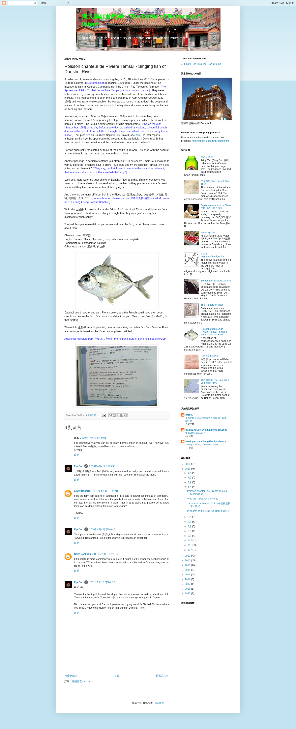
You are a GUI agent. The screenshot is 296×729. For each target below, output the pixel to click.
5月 (190, 517)
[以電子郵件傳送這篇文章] (110, 415)
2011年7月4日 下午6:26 (102, 582)
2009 (188, 464)
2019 (188, 588)
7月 (190, 526)
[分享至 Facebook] (122, 415)
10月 (191, 540)
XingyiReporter (82, 491)
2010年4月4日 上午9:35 (102, 466)
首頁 (116, 675)
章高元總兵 (207, 157)
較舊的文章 (162, 675)
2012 (188, 560)
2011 (188, 555)
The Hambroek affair (212, 304)
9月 (190, 535)
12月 (191, 550)
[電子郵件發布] (103, 415)
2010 (188, 468)
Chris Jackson (82, 554)
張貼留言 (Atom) (81, 681)
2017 (188, 584)
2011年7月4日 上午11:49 (105, 554)
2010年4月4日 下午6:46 (102, 529)
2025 (188, 593)
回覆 (76, 454)
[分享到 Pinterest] (126, 415)
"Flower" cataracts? (195, 433)
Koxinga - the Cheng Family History (205, 441)
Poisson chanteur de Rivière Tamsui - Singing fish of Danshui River (214, 332)
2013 (188, 565)
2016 (188, 579)
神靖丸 (189, 415)
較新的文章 (71, 675)
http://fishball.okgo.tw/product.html (210, 141)
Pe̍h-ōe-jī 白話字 (210, 356)
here (138, 134)
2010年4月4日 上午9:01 (93, 437)
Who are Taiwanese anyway (202, 498)
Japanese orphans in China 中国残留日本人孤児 (216, 207)
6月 (190, 521)
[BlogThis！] (114, 415)
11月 (191, 545)
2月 (190, 477)
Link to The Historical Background (202, 64)
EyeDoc (78, 466)
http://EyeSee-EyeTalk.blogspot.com (206, 429)
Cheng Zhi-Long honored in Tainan (202, 444)
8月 (190, 531)
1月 (190, 473)
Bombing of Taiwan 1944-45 (216, 280)
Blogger (159, 703)
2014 (188, 570)
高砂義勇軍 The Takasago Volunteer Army (215, 381)
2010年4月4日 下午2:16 (106, 491)
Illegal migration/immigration (213, 255)
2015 (188, 574)
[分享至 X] (118, 415)
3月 (190, 482)
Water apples (208, 232)
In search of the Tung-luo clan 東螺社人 (208, 511)
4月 (190, 487)
